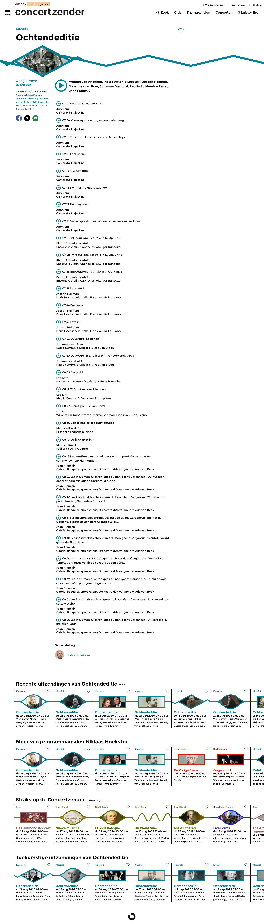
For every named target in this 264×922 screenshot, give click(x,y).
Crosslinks (218, 807)
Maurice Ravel (30, 105)
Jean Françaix (35, 95)
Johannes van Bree (26, 98)
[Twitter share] (27, 118)
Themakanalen (198, 12)
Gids (177, 12)
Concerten (224, 12)
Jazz (18, 807)
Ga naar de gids (95, 800)
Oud (58, 807)
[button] (61, 85)
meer (122, 684)
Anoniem (21, 95)
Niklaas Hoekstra (78, 655)
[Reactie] (35, 118)
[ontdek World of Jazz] (38, 4)
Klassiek (22, 29)
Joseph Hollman (35, 102)
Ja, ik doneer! (239, 5)
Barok (65, 807)
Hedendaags (180, 749)
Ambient (230, 807)
